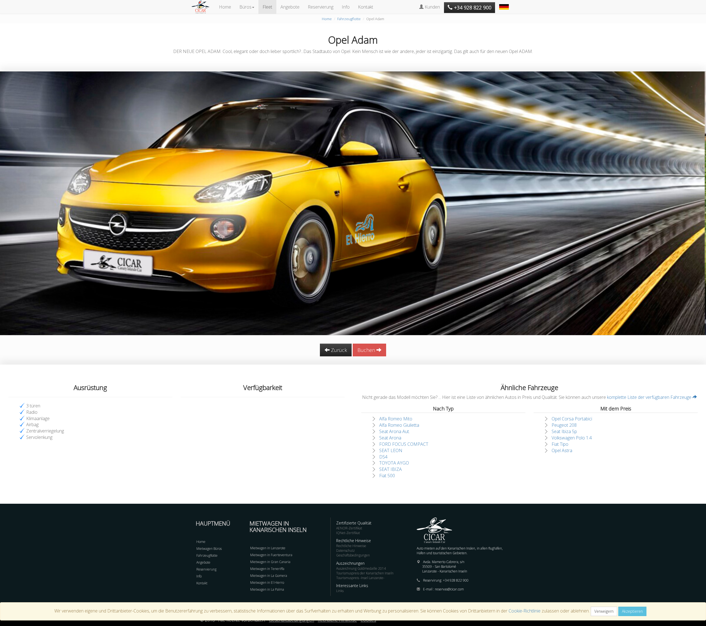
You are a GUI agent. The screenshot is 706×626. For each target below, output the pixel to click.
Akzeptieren (632, 611)
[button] (504, 4)
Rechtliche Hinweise (351, 545)
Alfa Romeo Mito (395, 419)
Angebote (289, 7)
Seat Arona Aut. (394, 431)
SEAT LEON (390, 450)
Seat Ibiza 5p (564, 431)
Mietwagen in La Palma (267, 589)
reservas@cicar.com (449, 589)
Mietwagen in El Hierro (267, 582)
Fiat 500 (387, 476)
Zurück (338, 350)
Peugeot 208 (564, 425)
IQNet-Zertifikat (348, 532)
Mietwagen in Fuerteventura (271, 555)
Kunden (432, 7)
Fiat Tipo (560, 444)
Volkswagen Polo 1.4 (572, 438)
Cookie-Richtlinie (525, 611)
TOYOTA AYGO (394, 463)
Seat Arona (390, 438)
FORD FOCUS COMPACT (403, 444)
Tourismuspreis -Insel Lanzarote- (360, 577)
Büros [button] (245, 7)
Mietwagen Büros (209, 548)
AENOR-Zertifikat (349, 528)
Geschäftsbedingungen (353, 555)
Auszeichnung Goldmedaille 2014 (361, 568)
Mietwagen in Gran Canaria (270, 561)
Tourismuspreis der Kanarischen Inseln (365, 573)
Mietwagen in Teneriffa (267, 568)
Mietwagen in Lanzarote (267, 548)
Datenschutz (345, 550)
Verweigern (604, 611)
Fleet (267, 7)
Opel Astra (562, 450)
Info (346, 7)
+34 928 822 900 (456, 580)
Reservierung (320, 7)
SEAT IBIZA (390, 469)
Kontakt (365, 7)
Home (225, 7)
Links (340, 590)
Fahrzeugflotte (349, 18)
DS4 (383, 457)
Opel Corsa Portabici (572, 419)
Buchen (366, 350)
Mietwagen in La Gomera (268, 575)
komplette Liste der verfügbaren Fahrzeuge (649, 397)
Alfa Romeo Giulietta (399, 425)
